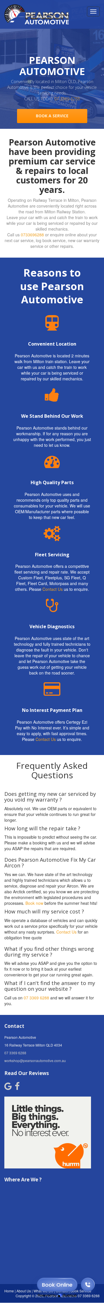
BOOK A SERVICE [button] (52, 115)
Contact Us (52, 589)
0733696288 (32, 234)
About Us (23, 1290)
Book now (34, 903)
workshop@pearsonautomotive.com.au (35, 1060)
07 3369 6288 (67, 98)
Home (9, 1290)
